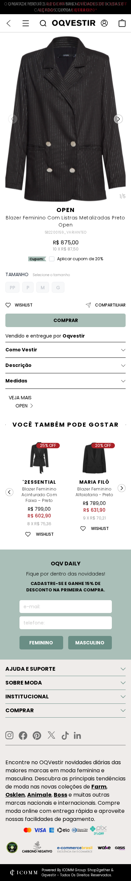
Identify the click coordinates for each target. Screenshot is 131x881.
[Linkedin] (77, 735)
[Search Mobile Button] (43, 23)
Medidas (16, 380)
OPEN (65, 210)
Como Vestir (21, 349)
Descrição (18, 365)
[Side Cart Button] (122, 23)
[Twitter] (51, 735)
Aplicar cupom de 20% (80, 259)
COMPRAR (65, 320)
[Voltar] (8, 23)
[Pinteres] (37, 735)
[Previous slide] (9, 492)
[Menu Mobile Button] (26, 23)
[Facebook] (23, 735)
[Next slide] (122, 488)
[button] (118, 118)
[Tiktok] (65, 735)
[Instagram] (9, 735)
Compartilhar (110, 305)
